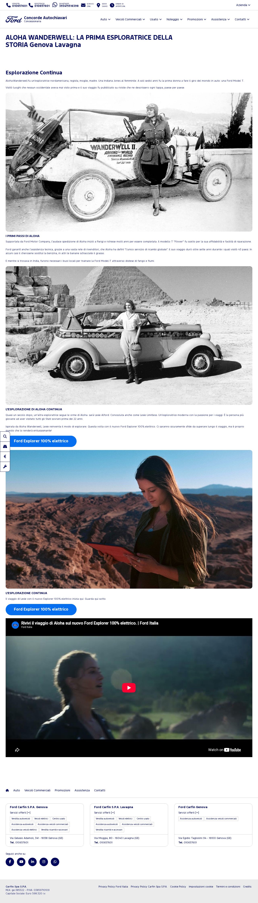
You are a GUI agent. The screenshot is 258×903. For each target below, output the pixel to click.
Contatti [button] (240, 19)
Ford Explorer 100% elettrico (41, 441)
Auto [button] (103, 19)
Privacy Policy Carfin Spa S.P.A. (149, 887)
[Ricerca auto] (5, 436)
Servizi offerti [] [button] (20, 813)
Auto (16, 790)
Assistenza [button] (218, 19)
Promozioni (62, 790)
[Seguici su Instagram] (44, 862)
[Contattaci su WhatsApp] (55, 862)
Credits (247, 887)
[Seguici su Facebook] (10, 862)
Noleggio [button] (173, 19)
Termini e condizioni (228, 887)
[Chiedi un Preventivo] (5, 457)
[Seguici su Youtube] (21, 862)
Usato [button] (154, 19)
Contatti (99, 790)
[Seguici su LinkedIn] (32, 862)
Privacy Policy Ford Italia (113, 887)
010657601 (19, 843)
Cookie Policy (178, 887)
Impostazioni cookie (201, 887)
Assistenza (82, 790)
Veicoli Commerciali (37, 790)
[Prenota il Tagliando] (5, 467)
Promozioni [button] (195, 19)
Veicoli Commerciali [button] (128, 19)
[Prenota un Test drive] (5, 447)
